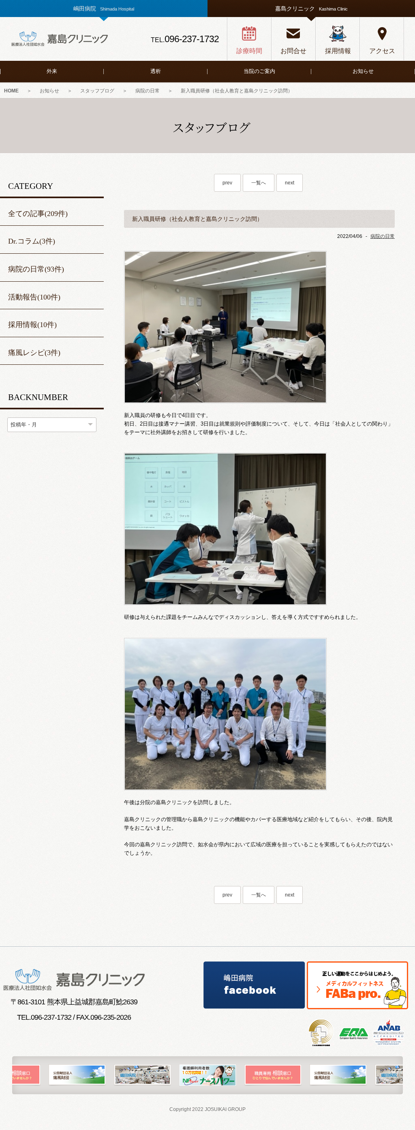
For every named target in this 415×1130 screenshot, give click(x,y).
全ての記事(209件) (38, 214)
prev (227, 183)
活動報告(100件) (34, 297)
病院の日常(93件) (36, 269)
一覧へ (258, 183)
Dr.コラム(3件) (31, 241)
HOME (11, 91)
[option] (79, 1075)
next (289, 183)
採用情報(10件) (32, 325)
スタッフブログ (97, 91)
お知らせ (49, 91)
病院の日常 (147, 91)
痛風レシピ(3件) (34, 353)
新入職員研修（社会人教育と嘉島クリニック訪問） (237, 91)
